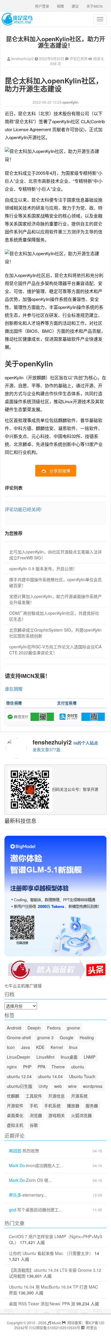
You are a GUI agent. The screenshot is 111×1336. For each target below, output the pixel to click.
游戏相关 (56, 1115)
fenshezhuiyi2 (22, 58)
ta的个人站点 (85, 743)
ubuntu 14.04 (50, 1076)
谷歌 (34, 1125)
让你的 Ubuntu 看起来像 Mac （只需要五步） (51, 1253)
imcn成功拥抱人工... (44, 1165)
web (58, 1086)
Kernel (57, 1047)
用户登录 (42, 6)
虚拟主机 (15, 1125)
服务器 (92, 1105)
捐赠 (60, 6)
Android (14, 1028)
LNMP (89, 1057)
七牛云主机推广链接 (23, 986)
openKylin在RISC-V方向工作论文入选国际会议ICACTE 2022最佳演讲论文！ (55, 649)
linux (73, 1047)
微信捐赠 (14, 703)
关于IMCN (94, 6)
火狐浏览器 (81, 1115)
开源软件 (15, 1105)
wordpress (92, 1086)
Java (25, 1047)
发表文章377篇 (46, 749)
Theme (58, 1067)
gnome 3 (45, 1037)
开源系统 (79, 1096)
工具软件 (33, 1096)
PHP (27, 1067)
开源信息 (56, 1096)
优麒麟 (13, 1096)
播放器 (73, 1105)
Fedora (54, 1028)
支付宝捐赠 (67, 703)
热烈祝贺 (30, 1151)
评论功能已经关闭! (23, 509)
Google (66, 1037)
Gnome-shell (19, 1037)
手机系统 (52, 1105)
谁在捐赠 (13, 689)
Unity (43, 1086)
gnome (73, 1028)
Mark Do (17, 1165)
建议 (75, 6)
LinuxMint (45, 1057)
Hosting (87, 1037)
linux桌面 (69, 1057)
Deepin (34, 1028)
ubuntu (77, 1067)
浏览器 (36, 1115)
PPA (41, 1067)
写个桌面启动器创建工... (39, 1210)
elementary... (34, 1195)
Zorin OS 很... (39, 1180)
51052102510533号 (64, 1327)
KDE (40, 1047)
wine (72, 1086)
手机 (34, 1105)
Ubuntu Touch (82, 1076)
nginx (12, 1067)
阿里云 (91, 1327)
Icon (11, 1047)
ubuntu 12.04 (19, 1076)
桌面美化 (15, 1115)
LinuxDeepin (18, 1057)
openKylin (70, 102)
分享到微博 (59, 471)
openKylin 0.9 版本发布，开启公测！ (43, 568)
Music (56, 1322)
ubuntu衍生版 (19, 1086)
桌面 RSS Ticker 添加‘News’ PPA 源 (42, 1304)
